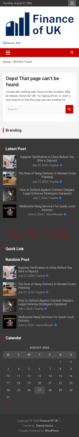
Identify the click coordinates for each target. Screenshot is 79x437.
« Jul (6, 404)
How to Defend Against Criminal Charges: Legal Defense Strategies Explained (47, 191)
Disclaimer (60, 230)
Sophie (54, 165)
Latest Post (16, 148)
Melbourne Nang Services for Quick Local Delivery (47, 208)
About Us (32, 230)
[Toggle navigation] (8, 52)
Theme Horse (44, 425)
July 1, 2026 (40, 197)
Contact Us (14, 230)
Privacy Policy (16, 237)
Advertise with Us (60, 237)
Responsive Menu (72, 3)
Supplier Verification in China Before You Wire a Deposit (47, 158)
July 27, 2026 (40, 165)
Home (46, 230)
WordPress (52, 430)
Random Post (17, 259)
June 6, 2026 (35, 214)
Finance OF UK (49, 420)
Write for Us (37, 237)
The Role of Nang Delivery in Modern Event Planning (47, 175)
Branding (13, 130)
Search (69, 109)
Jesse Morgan (54, 214)
